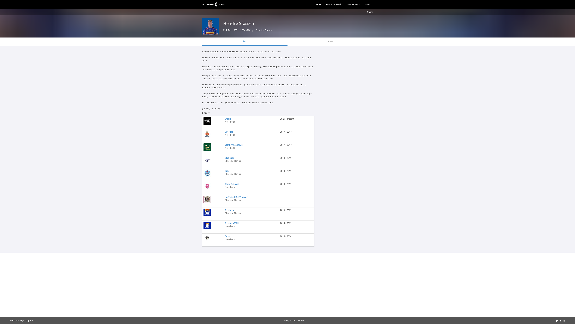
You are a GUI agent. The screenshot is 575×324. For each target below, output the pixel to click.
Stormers (229, 210)
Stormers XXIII (232, 223)
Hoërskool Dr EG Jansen (236, 197)
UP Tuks (229, 131)
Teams (367, 4)
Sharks (228, 118)
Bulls (227, 171)
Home (318, 4)
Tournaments (353, 4)
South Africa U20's (234, 144)
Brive (227, 236)
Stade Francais (232, 184)
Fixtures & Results (334, 4)
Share (370, 11)
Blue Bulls (229, 157)
